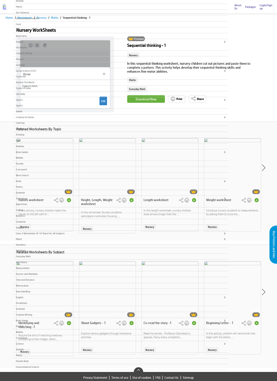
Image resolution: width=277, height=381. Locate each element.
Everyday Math (23, 256)
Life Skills (20, 94)
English (19, 41)
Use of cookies (141, 377)
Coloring (20, 122)
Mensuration (22, 285)
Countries (21, 76)
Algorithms (21, 204)
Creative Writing (24, 53)
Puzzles (20, 163)
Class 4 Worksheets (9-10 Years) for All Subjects (40, 233)
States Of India (23, 88)
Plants (19, 6)
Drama (19, 128)
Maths (19, 239)
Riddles (19, 157)
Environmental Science (27, 18)
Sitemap (188, 377)
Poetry (19, 186)
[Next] (263, 168)
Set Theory (21, 262)
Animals (20, 349)
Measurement (23, 268)
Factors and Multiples (27, 274)
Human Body (22, 361)
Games (19, 111)
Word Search (22, 175)
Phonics (20, 59)
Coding (19, 210)
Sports (19, 99)
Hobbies (20, 146)
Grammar (20, 65)
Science (20, 343)
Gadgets (20, 227)
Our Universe (22, 12)
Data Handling (23, 291)
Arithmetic (21, 250)
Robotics (20, 215)
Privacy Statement (95, 377)
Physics (20, 30)
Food (18, 24)
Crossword (21, 169)
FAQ (157, 377)
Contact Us (172, 377)
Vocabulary (21, 47)
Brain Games (22, 152)
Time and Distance (25, 279)
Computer (21, 221)
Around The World (25, 82)
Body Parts (21, 36)
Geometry (21, 244)
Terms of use (119, 377)
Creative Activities (25, 117)
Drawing (20, 134)
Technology (22, 198)
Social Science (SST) (26, 70)
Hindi (18, 181)
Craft (18, 140)
